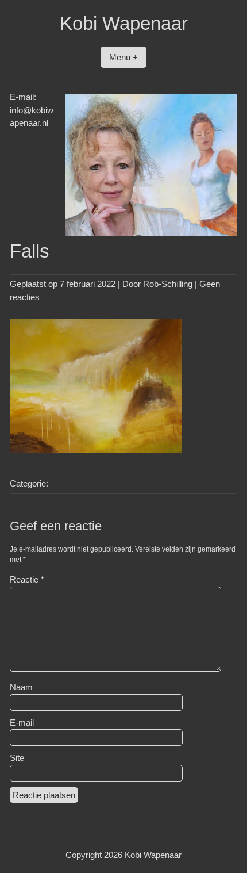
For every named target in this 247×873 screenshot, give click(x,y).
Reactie (27, 579)
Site (17, 758)
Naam (21, 687)
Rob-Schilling (167, 284)
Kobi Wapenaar (124, 23)
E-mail (22, 723)
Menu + (123, 57)
